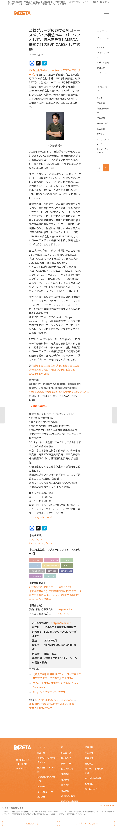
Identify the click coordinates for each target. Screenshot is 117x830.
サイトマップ (91, 789)
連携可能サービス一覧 (46, 769)
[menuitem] (105, 13)
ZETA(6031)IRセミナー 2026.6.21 (50, 587)
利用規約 (89, 783)
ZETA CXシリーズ (54, 699)
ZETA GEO (69, 699)
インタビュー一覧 (45, 791)
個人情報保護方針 (93, 778)
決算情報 (65, 774)
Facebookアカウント (41, 543)
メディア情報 (103, 62)
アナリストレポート (103, 141)
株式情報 (65, 779)
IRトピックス (102, 47)
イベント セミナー (103, 55)
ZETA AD (39, 699)
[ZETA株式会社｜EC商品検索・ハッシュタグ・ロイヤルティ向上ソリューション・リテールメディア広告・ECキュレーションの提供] (22, 13)
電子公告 (101, 134)
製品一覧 (41, 752)
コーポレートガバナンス (94, 770)
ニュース (41, 747)
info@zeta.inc (64, 609)
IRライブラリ (67, 768)
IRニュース (101, 97)
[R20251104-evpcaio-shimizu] (14, 42)
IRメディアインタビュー (102, 150)
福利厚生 (89, 763)
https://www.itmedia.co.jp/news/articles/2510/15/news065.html (67, 392)
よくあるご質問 (68, 795)
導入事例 (41, 786)
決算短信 (101, 103)
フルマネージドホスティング (46, 760)
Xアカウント (36, 539)
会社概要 (41, 797)
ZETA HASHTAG (37, 704)
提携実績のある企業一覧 (46, 779)
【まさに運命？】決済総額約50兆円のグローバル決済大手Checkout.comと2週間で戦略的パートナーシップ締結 (55, 595)
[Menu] (105, 13)
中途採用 (89, 752)
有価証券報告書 (103, 110)
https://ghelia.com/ (40, 517)
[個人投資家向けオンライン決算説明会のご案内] (2, 415)
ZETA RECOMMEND (57, 704)
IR (62, 747)
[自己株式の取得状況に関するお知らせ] (114, 415)
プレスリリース (103, 40)
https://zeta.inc (61, 623)
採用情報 (89, 747)
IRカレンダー (67, 758)
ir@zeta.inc (62, 613)
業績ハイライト (68, 763)
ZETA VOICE (45, 708)
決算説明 (101, 117)
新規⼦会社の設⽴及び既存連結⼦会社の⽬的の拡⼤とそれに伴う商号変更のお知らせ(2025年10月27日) (54, 369)
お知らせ (101, 67)
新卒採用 (89, 758)
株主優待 (65, 790)
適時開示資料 (103, 123)
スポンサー (102, 73)
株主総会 (101, 128)
